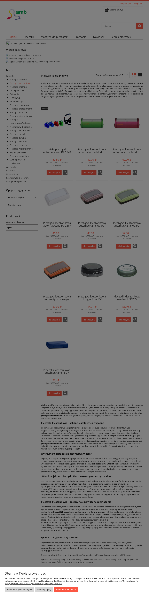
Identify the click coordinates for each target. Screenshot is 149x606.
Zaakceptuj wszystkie (66, 589)
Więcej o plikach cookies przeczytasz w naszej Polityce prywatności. (33, 583)
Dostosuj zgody (44, 589)
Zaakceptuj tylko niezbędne (19, 589)
